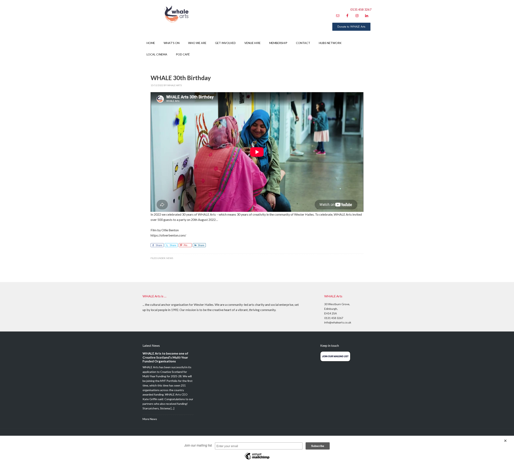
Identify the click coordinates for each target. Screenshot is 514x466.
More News (150, 419)
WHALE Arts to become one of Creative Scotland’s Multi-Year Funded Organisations (165, 357)
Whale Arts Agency (177, 14)
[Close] (507, 441)
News (169, 258)
